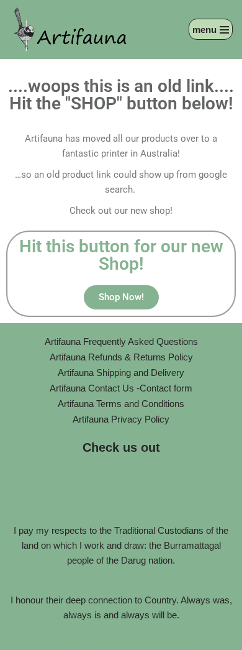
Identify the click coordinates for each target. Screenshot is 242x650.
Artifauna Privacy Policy (121, 419)
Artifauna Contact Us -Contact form (121, 388)
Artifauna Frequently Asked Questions (121, 341)
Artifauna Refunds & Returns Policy (121, 357)
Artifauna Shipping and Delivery (121, 372)
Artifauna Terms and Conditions (121, 403)
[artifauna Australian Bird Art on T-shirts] (71, 29)
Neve (69, 637)
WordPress (161, 637)
